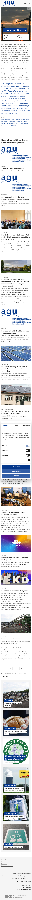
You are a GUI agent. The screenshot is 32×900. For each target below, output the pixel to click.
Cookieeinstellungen (24, 889)
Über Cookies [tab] (26, 425)
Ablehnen (16, 475)
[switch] (28, 450)
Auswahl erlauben (16, 471)
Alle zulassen (16, 466)
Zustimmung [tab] (5, 425)
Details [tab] (16, 425)
